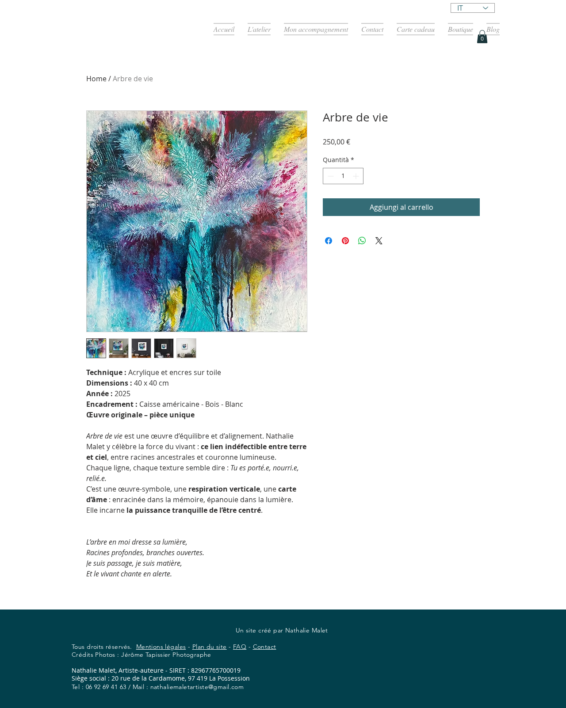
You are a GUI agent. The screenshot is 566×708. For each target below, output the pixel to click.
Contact (264, 647)
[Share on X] (379, 240)
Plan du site (209, 647)
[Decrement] (329, 176)
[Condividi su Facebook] (328, 240)
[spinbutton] (343, 176)
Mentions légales (161, 647)
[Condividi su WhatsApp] (362, 240)
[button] (482, 36)
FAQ (239, 647)
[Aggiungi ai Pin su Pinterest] (345, 240)
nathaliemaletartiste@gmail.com (197, 687)
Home (96, 78)
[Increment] (356, 176)
